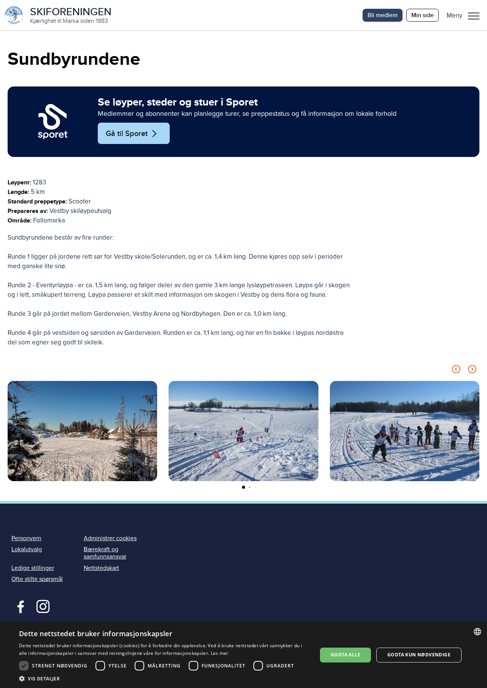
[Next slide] (472, 370)
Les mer (220, 653)
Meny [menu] (473, 15)
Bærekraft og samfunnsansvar (105, 553)
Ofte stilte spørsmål (37, 579)
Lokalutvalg (26, 549)
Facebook (18, 605)
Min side (422, 15)
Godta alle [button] (345, 654)
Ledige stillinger (32, 568)
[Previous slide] (456, 370)
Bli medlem (383, 15)
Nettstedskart (101, 568)
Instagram (42, 605)
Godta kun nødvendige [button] (418, 654)
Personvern (26, 538)
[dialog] (243, 655)
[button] (466, 15)
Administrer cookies (110, 538)
